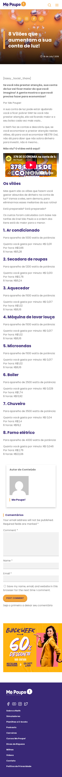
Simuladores (13, 716)
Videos (10, 755)
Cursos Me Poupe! (16, 738)
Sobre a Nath (13, 710)
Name (8, 560)
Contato (11, 760)
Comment (10, 530)
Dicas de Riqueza (15, 744)
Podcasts (11, 727)
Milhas (10, 749)
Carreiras (11, 733)
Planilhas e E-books (17, 721)
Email (7, 573)
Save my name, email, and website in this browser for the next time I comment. (30, 588)
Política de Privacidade (18, 766)
